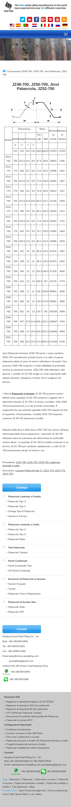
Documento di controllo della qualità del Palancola (32, 716)
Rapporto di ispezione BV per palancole (27, 709)
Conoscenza (13, 71)
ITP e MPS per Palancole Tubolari (24, 712)
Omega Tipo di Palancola (21, 511)
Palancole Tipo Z (17, 506)
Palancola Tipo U (17, 529)
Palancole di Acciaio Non (22, 602)
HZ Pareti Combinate (19, 570)
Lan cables (36, 794)
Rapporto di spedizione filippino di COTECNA (29, 701)
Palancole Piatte (16, 539)
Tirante (12, 588)
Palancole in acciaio (45, 779)
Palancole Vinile (16, 607)
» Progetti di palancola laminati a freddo (25, 744)
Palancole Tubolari (18, 552)
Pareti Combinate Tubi (20, 565)
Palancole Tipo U (17, 501)
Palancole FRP (16, 612)
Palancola (27, 779)
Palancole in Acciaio (23, 393)
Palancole (14, 779)
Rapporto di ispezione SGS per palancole (27, 705)
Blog (32, 786)
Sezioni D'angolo (17, 584)
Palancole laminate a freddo (29, 783)
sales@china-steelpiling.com (24, 656)
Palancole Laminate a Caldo (23, 524)
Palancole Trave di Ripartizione (24, 593)
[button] (5, 496)
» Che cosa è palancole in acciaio (21, 737)
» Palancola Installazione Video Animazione (27, 747)
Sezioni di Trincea (17, 516)
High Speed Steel (19, 794)
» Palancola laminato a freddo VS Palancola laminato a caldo (36, 740)
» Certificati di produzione (17, 729)
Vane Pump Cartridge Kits (32, 790)
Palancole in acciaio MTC (19, 720)
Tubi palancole (19, 786)
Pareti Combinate (17, 560)
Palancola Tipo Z (17, 534)
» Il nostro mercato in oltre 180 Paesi (23, 733)
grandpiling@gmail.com (21, 661)
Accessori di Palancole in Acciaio (26, 579)
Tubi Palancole (16, 547)
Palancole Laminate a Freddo (24, 496)
